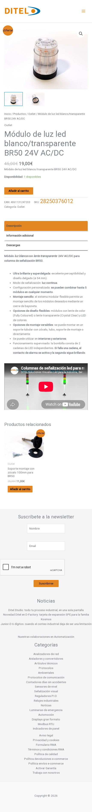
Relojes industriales (46, 700)
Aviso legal (46, 735)
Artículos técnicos (46, 663)
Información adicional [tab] (20, 235)
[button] (81, 33)
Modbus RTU (46, 724)
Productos (19, 113)
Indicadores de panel (46, 728)
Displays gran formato (46, 719)
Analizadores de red (46, 654)
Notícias (46, 705)
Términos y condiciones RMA (46, 749)
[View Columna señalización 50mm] (13, 99)
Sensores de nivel (46, 686)
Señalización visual (46, 691)
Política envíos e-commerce (46, 763)
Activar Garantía (46, 768)
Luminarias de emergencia (46, 710)
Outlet (32, 113)
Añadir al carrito (19, 190)
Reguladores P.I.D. (46, 696)
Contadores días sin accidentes (46, 682)
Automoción (46, 714)
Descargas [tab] (13, 245)
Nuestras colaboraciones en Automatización (46, 636)
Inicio (7, 113)
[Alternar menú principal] (83, 11)
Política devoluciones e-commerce (46, 758)
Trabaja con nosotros (46, 772)
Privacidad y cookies (46, 740)
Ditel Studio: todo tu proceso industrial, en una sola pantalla (46, 610)
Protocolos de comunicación (46, 677)
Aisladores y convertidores (46, 658)
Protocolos (46, 668)
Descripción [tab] (14, 225)
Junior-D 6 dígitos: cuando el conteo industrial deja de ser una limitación (46, 624)
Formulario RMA (46, 744)
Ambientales (46, 672)
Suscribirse (46, 583)
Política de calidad (46, 754)
